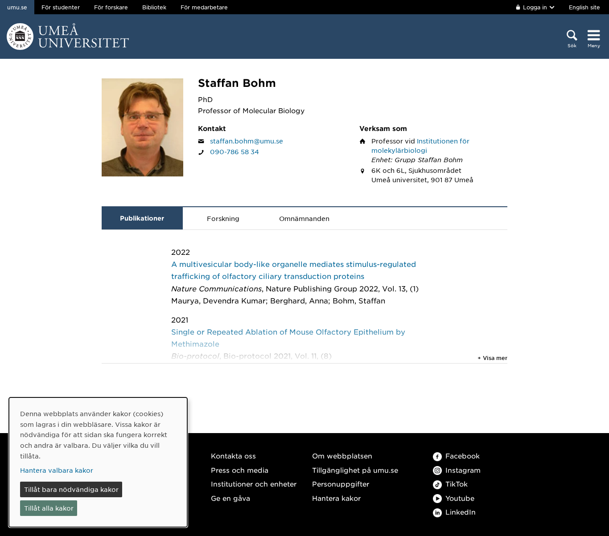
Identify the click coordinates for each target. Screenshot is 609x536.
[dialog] (98, 462)
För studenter (60, 7)
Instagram (463, 470)
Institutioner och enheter (253, 483)
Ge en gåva (230, 498)
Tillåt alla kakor (49, 508)
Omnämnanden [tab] (304, 218)
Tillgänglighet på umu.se (355, 470)
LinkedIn (460, 511)
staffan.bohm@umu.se (246, 141)
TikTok (456, 483)
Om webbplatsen (342, 455)
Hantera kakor (336, 498)
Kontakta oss (233, 455)
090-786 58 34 (234, 151)
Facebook (462, 455)
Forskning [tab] (223, 218)
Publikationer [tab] (142, 218)
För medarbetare (204, 7)
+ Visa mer (492, 357)
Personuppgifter (340, 483)
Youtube (459, 498)
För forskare (111, 7)
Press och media (239, 470)
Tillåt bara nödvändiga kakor (71, 489)
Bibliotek (154, 7)
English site (584, 7)
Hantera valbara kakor (56, 470)
